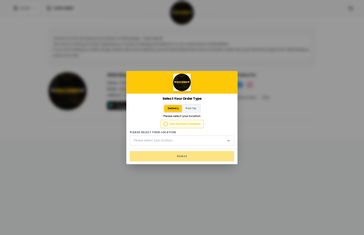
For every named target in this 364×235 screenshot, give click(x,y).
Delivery (173, 108)
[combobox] (134, 140)
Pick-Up (191, 108)
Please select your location (153, 132)
